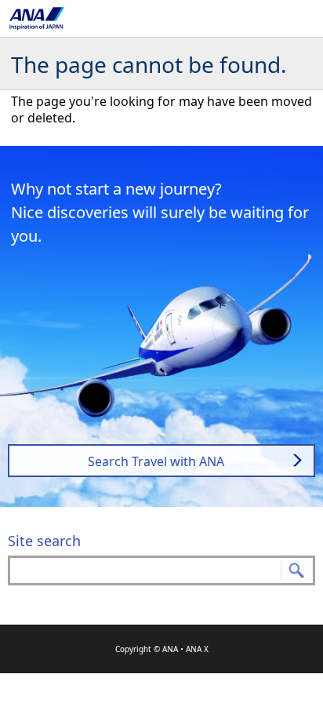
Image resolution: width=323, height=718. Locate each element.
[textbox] (161, 570)
